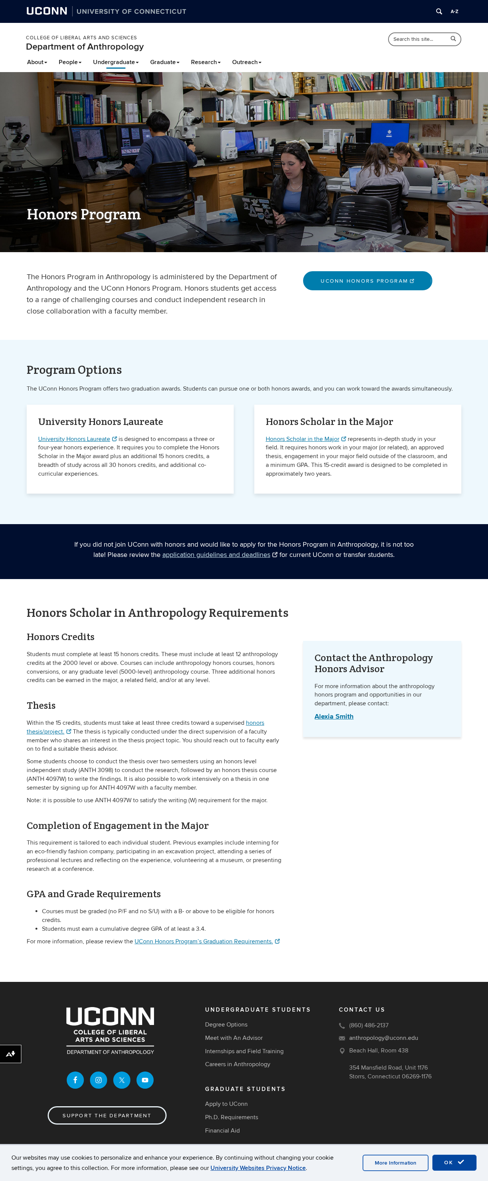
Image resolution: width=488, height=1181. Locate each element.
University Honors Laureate (74, 439)
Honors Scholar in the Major (302, 439)
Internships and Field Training (244, 1051)
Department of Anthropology (85, 46)
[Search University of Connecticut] (439, 11)
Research (204, 62)
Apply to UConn (226, 1104)
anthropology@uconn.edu (383, 1038)
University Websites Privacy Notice (258, 1168)
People (68, 62)
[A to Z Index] (454, 11)
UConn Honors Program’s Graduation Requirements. (204, 941)
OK (450, 1162)
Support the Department (107, 1115)
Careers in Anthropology (237, 1064)
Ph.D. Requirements (231, 1117)
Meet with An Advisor (234, 1038)
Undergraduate (114, 62)
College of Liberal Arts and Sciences (81, 38)
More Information (395, 1163)
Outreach (245, 62)
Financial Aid (222, 1130)
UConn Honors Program (364, 281)
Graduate (163, 62)
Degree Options (226, 1024)
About (35, 62)
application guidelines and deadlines (216, 555)
